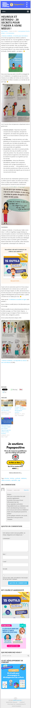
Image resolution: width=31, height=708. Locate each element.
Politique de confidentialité (17, 704)
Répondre (26, 490)
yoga (19, 480)
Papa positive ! (17, 700)
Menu (4, 11)
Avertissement (16, 706)
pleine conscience (6, 480)
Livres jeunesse (21, 31)
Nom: (4, 554)
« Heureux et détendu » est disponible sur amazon (14, 360)
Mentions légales (11, 702)
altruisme (6, 478)
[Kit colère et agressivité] (15, 620)
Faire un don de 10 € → (15, 472)
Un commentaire (10, 33)
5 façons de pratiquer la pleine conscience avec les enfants (6, 409)
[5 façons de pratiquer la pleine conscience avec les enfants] (7, 403)
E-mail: (5, 561)
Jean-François (4, 31)
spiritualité (14, 480)
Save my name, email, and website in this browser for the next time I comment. (15, 578)
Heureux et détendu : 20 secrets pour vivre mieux (14, 36)
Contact (22, 702)
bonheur (12, 478)
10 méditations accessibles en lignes (18, 299)
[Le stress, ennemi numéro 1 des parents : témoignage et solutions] (21, 403)
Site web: (5, 569)
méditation (23, 478)
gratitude (17, 478)
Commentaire (6, 538)
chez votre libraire (5, 362)
